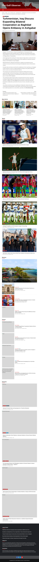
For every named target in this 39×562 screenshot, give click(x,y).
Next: (28, 93)
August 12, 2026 (23, 375)
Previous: (11, 93)
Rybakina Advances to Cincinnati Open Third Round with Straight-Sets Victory (17, 171)
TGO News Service (6, 200)
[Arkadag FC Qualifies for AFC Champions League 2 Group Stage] (19, 213)
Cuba (15, 348)
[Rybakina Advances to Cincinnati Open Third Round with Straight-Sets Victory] (19, 159)
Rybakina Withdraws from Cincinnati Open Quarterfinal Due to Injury (16, 144)
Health (17, 348)
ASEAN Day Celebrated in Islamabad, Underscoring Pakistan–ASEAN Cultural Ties (15, 529)
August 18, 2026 (24, 328)
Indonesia (7, 405)
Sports (7, 142)
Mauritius (7, 277)
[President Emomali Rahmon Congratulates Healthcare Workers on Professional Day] (8, 326)
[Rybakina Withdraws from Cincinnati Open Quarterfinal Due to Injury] (19, 132)
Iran (27, 107)
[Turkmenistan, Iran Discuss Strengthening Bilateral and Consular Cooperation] (31, 104)
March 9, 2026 (13, 30)
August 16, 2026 (11, 200)
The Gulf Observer (11, 5)
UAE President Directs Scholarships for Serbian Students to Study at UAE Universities (19, 491)
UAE (6, 250)
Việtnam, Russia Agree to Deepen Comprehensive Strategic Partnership (14, 538)
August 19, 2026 (29, 115)
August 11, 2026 (11, 409)
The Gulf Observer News (7, 30)
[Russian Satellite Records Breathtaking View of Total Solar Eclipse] (8, 362)
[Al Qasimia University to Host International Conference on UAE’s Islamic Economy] (8, 288)
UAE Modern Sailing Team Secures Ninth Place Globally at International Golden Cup (19, 253)
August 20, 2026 (17, 115)
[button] (3, 10)
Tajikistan (7, 516)
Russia (16, 360)
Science (18, 360)
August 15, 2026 (12, 227)
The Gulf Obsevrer (26, 560)
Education (4, 405)
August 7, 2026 (12, 437)
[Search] (36, 10)
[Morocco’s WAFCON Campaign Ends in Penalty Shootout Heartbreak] (19, 186)
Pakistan (19, 348)
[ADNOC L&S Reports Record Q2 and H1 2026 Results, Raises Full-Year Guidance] (8, 312)
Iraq (3, 16)
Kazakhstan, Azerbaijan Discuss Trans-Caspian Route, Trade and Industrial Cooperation (16, 531)
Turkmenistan (6, 16)
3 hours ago (5, 115)
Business (4, 277)
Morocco (4, 196)
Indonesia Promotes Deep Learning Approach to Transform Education (16, 408)
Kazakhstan (4, 142)
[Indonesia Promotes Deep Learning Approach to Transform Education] (19, 395)
